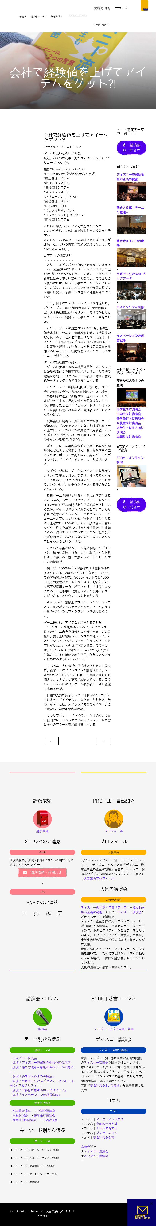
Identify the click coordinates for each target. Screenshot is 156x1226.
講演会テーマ (37, 16)
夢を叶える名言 (103, 1137)
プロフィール (121, 8)
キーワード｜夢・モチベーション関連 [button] (36, 1174)
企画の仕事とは (106, 1123)
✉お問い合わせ (102, 24)
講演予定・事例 (102, 8)
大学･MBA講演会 (24, 1120)
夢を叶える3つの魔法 (104, 1085)
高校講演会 (20, 1115)
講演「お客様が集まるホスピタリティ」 (40, 1090)
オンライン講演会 (96, 1156)
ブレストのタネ (71, 147)
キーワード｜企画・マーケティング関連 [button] (37, 1158)
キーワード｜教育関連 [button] (27, 1182)
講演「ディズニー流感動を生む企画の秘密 (41, 1062)
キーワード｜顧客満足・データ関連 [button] (34, 1166)
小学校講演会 (22, 1110)
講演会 (85, 1146)
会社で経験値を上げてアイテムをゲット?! (76, 137)
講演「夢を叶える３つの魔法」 (34, 1076)
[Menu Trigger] (144, 5)
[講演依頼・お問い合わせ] (142, 1212)
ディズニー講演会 (129, 912)
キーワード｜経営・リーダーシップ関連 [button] (37, 1150)
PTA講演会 (49, 1120)
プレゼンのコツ (106, 1133)
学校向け (55, 16)
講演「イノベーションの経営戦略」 (37, 1094)
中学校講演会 (46, 1110)
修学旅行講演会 (44, 1115)
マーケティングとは (109, 1119)
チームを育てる (106, 1128)
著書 (21, 16)
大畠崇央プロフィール (99, 878)
